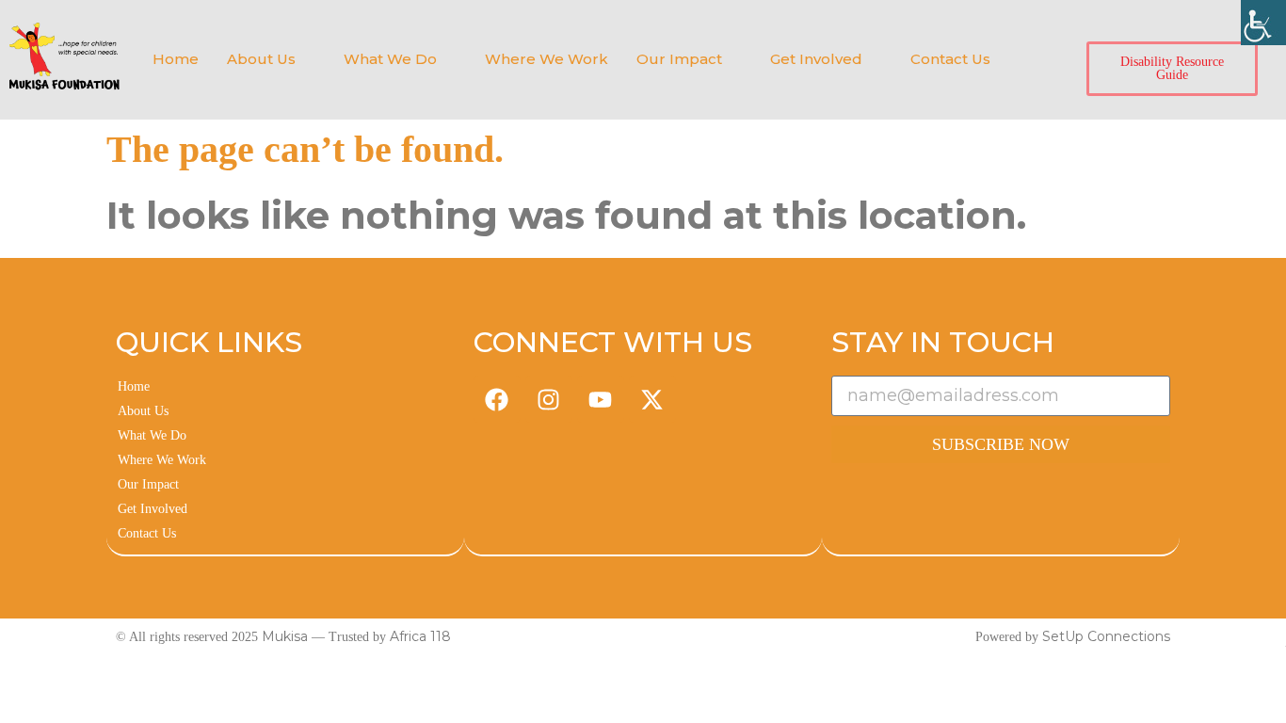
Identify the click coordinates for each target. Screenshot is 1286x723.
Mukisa (285, 636)
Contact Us (950, 59)
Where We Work (546, 59)
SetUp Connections (1106, 636)
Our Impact (679, 59)
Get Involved (816, 59)
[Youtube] (600, 399)
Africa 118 (420, 636)
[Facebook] (497, 399)
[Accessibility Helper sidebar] (1263, 22)
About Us (261, 59)
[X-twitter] (652, 399)
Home (176, 59)
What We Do (390, 59)
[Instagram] (548, 399)
